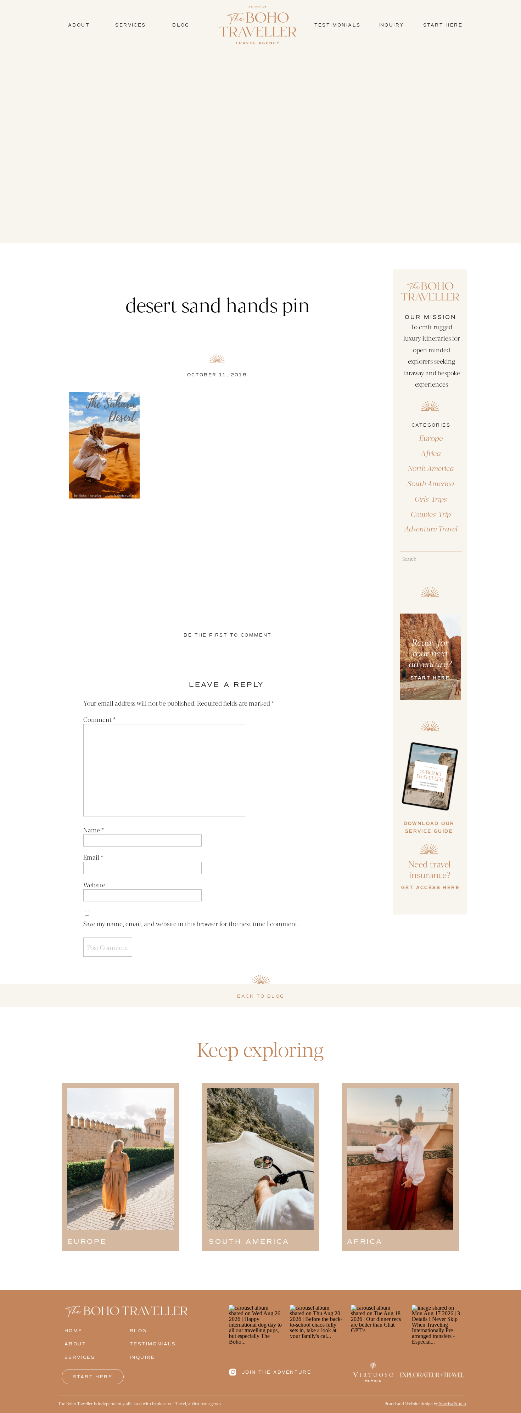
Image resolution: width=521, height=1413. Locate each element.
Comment (99, 719)
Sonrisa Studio (452, 1403)
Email (93, 856)
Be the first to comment (227, 635)
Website (94, 884)
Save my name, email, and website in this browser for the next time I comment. (191, 923)
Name (93, 829)
